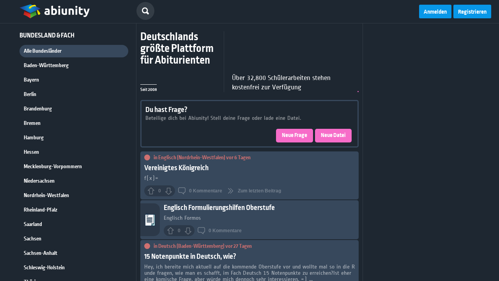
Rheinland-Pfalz (40, 209)
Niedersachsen (39, 181)
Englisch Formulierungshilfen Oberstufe (219, 208)
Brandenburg (38, 108)
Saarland (33, 224)
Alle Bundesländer (43, 51)
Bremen (32, 123)
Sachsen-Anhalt (40, 253)
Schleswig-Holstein (44, 267)
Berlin (30, 94)
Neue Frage (294, 135)
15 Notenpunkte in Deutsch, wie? (190, 256)
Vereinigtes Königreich (176, 168)
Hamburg (34, 137)
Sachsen (32, 238)
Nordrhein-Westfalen (46, 195)
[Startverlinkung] (54, 12)
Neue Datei (333, 135)
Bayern (31, 80)
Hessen (31, 152)
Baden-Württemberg (46, 65)
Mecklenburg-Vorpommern (53, 166)
